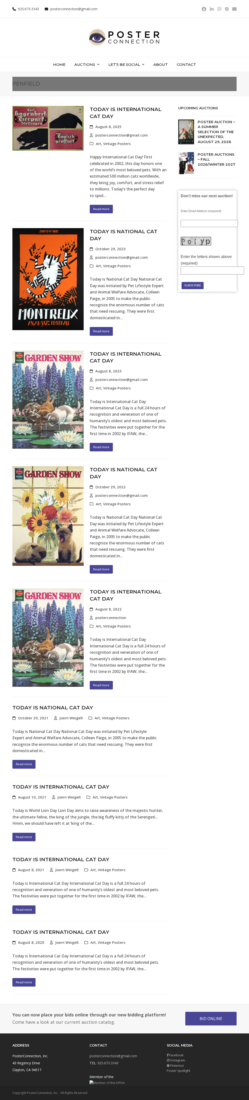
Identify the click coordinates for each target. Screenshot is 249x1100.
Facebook (176, 1055)
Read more (101, 209)
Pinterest (176, 1065)
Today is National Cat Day (52, 708)
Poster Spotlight (178, 1070)
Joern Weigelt (71, 717)
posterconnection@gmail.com (74, 9)
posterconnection (110, 617)
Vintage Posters (117, 143)
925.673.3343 (108, 1063)
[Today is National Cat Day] (48, 279)
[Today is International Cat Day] (48, 128)
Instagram (177, 1060)
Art (98, 143)
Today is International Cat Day (60, 787)
